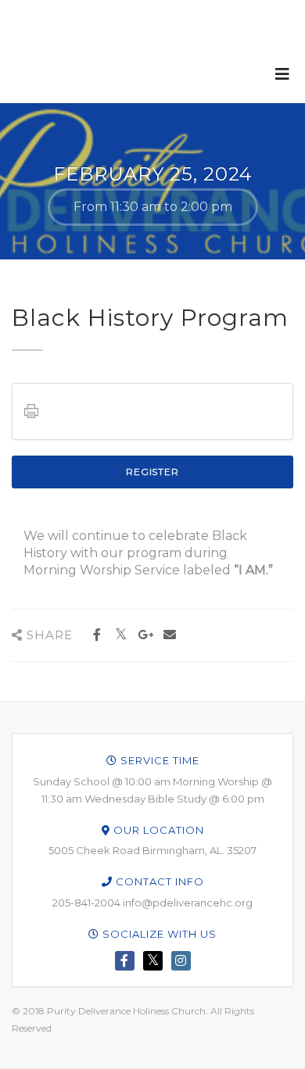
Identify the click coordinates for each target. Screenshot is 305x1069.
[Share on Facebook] (96, 635)
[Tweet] (121, 635)
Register (152, 471)
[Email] (169, 635)
